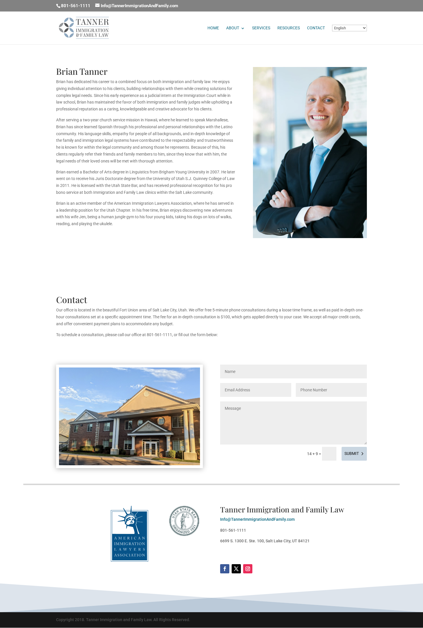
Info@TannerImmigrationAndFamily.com (257, 519)
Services (261, 28)
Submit (351, 453)
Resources (288, 28)
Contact (316, 28)
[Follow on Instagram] (247, 568)
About (232, 28)
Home (213, 28)
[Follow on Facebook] (224, 568)
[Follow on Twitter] (236, 568)
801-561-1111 (75, 5)
